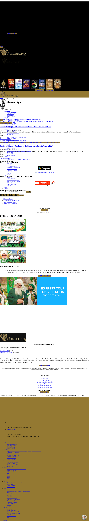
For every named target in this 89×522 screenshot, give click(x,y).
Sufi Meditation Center (9, 202)
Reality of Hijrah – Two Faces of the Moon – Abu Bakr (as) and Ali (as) (26, 146)
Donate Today (39, 90)
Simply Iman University (10, 203)
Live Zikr (9, 164)
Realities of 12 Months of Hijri (33, 142)
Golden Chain (10, 182)
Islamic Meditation (12, 444)
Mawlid (9, 185)
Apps (8, 160)
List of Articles (11, 116)
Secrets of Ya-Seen (12, 124)
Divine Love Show (12, 169)
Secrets (6, 129)
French (9, 174)
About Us (9, 509)
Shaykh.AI (9, 495)
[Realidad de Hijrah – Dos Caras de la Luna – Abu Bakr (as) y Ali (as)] (27, 121)
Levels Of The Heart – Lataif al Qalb (16, 137)
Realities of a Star (11, 138)
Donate (6, 188)
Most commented (11, 112)
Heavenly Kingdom (6, 142)
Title (8, 117)
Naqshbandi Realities (12, 462)
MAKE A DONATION (44, 276)
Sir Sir (8, 144)
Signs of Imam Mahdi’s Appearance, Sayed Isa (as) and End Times (24, 451)
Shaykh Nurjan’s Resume (13, 181)
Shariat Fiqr (44, 378)
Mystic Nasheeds (11, 494)
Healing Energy (11, 447)
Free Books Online (12, 166)
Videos (6, 156)
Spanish (9, 173)
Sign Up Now (44, 210)
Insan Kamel (10, 134)
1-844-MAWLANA (6, 352)
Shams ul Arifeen (11, 458)
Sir (7, 474)
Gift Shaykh (50, 90)
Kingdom (7, 117)
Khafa (8, 477)
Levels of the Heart (18, 142)
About (5, 507)
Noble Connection (12, 445)
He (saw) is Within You (13, 123)
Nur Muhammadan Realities (11, 200)
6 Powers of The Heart (12, 471)
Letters (5, 481)
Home (1, 98)
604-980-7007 (4, 351)
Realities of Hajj (11, 463)
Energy (6, 135)
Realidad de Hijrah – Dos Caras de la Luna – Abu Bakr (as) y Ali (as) (25, 127)
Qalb (8, 473)
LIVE (1, 47)
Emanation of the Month (13, 167)
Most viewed (10, 114)
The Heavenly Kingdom (13, 452)
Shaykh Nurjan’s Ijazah (13, 180)
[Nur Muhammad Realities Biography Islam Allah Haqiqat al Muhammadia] (44, 61)
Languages (3, 123)
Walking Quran (11, 453)
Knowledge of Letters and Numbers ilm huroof (19, 482)
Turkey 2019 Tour (11, 184)
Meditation (6, 442)
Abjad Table (10, 152)
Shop (6, 187)
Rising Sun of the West (13, 133)
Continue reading (5, 139)
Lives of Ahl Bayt (8, 199)
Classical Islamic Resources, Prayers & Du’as (18, 159)
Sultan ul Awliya (11, 178)
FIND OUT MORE (44, 365)
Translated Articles (12, 170)
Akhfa (8, 478)
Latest (8, 111)
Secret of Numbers (11, 153)
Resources (6, 489)
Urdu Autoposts (11, 171)
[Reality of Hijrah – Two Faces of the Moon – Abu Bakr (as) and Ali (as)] (14, 140)
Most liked (10, 115)
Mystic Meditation (44, 384)
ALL (1, 120)
